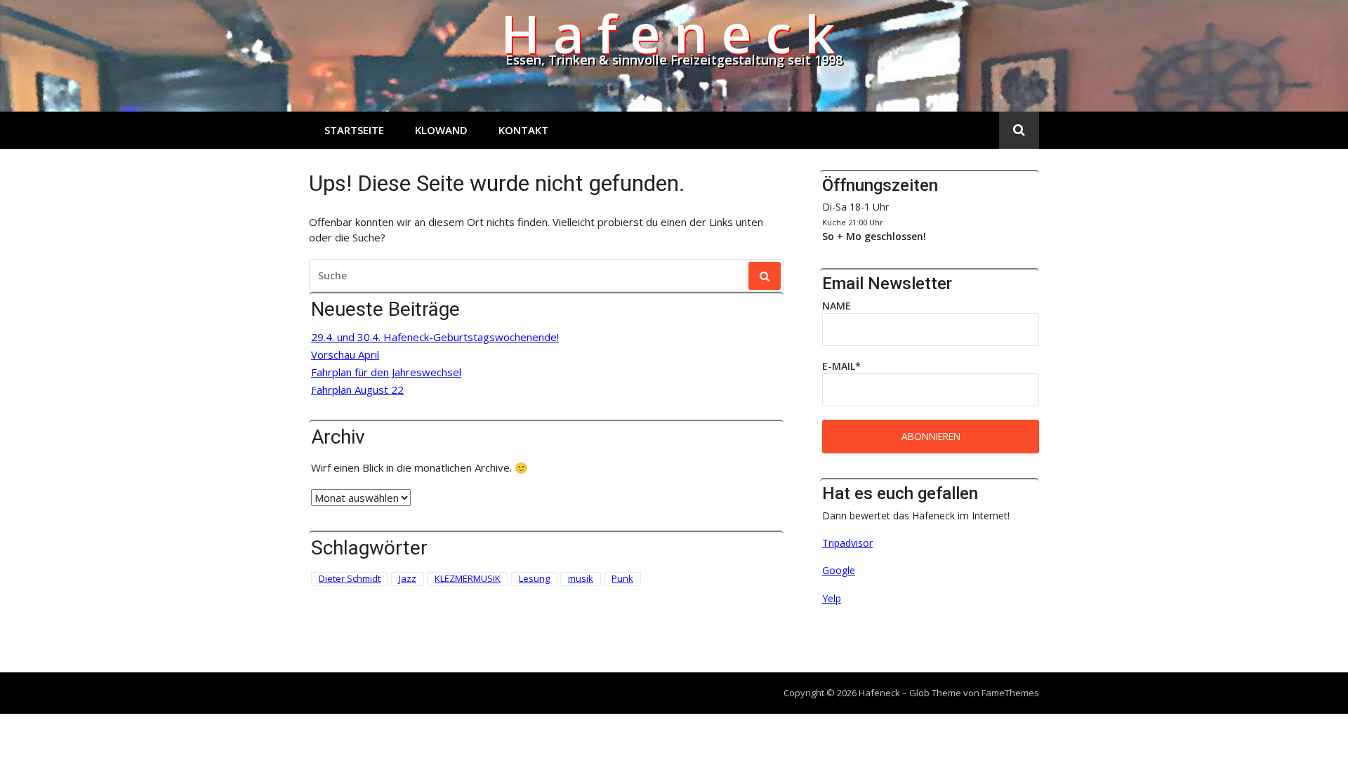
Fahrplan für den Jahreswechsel (386, 372)
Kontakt (523, 130)
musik (580, 578)
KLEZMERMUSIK (468, 578)
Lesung (534, 578)
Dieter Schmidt (350, 578)
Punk (622, 578)
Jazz (407, 578)
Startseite (354, 130)
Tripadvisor (847, 543)
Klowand (441, 130)
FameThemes (1010, 692)
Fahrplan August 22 (357, 390)
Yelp (831, 598)
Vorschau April (345, 355)
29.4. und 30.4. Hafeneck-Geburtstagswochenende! (435, 337)
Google (838, 570)
